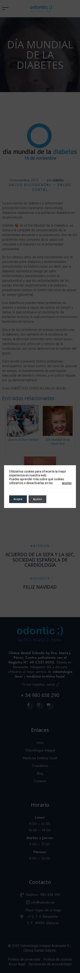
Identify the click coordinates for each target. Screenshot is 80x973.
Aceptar (18, 499)
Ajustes (37, 499)
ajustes (67, 483)
